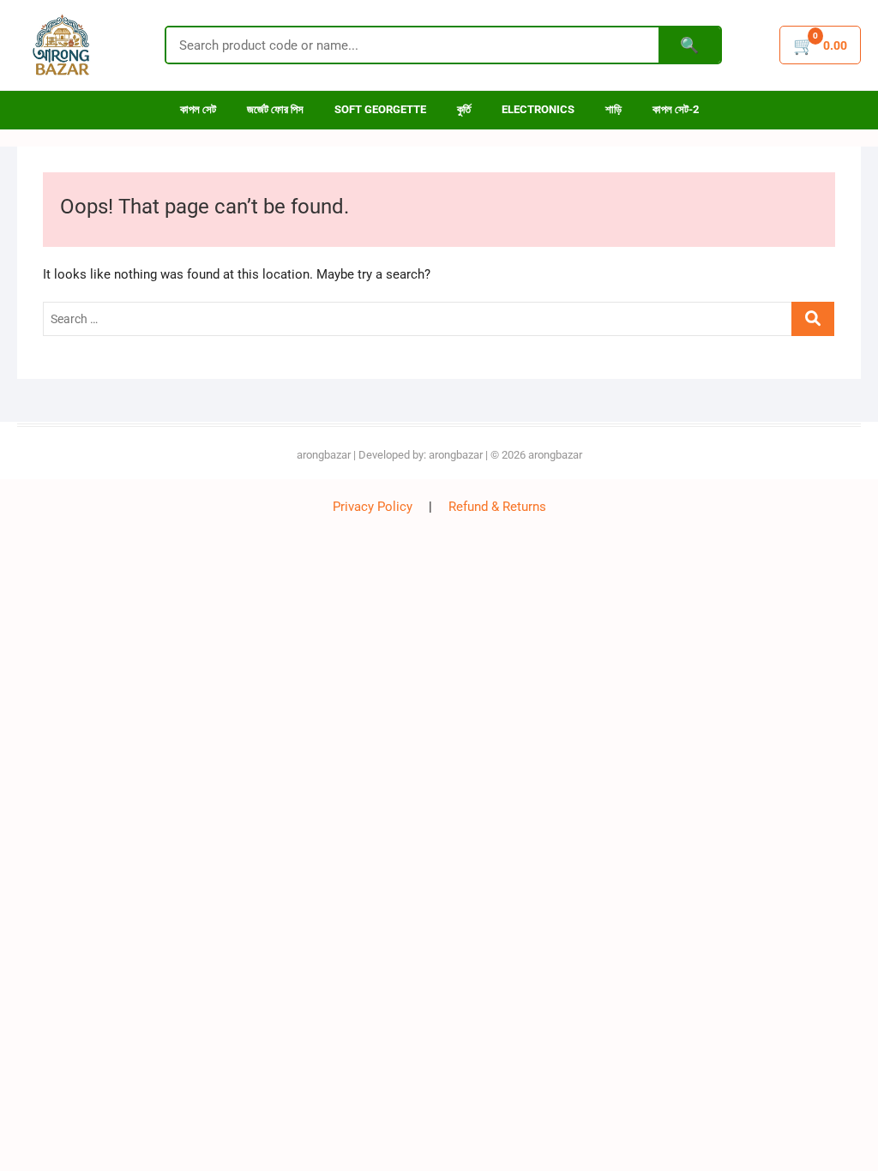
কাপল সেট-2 (675, 109)
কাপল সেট (198, 109)
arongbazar (324, 454)
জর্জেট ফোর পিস (275, 109)
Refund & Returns (497, 506)
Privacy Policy (372, 506)
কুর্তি (464, 109)
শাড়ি (613, 109)
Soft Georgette (380, 109)
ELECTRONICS (538, 109)
